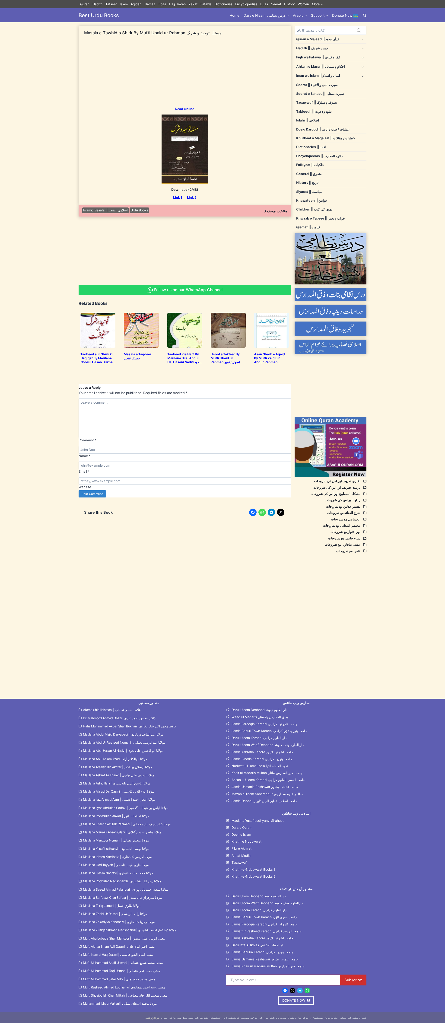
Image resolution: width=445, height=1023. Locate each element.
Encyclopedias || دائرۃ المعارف (319, 156)
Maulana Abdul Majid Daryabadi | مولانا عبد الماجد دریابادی (123, 734)
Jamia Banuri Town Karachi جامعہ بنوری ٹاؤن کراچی (269, 731)
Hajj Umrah (177, 4)
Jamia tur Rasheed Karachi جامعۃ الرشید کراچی (267, 931)
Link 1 (177, 197)
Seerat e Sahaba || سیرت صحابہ (320, 94)
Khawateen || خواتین (311, 200)
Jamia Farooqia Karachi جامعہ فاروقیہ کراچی (265, 724)
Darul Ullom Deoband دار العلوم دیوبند (259, 896)
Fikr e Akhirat (241, 848)
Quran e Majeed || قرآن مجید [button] (317, 39)
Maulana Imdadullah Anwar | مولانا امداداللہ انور (116, 816)
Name (84, 456)
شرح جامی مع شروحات (344, 538)
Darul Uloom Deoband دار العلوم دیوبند (259, 710)
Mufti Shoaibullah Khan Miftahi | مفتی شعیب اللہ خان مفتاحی (125, 995)
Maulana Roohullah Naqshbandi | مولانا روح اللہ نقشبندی (122, 881)
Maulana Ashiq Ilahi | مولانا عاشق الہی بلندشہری (117, 783)
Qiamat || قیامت (308, 227)
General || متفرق (309, 174)
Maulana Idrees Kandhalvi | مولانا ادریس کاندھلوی (117, 857)
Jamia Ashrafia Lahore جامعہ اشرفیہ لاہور (262, 752)
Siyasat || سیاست (309, 192)
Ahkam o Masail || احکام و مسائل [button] (320, 66)
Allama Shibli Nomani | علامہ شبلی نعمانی (112, 710)
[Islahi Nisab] (331, 347)
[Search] (358, 30)
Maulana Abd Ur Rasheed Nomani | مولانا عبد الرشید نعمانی (124, 742)
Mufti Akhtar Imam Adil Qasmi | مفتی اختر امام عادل (119, 946)
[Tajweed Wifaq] (331, 329)
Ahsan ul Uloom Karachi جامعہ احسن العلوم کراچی (268, 780)
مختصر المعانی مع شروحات (341, 525)
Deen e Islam (241, 834)
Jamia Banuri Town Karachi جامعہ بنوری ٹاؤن (264, 917)
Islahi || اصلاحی (307, 120)
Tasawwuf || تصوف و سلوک (316, 102)
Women (303, 4)
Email (84, 471)
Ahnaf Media (241, 855)
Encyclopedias (246, 4)
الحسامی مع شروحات (345, 519)
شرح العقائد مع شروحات (343, 513)
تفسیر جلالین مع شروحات (343, 506)
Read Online (184, 109)
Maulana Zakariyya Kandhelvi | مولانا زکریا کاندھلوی (119, 922)
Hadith (97, 4)
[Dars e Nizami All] (331, 258)
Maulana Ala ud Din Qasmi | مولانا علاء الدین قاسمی (118, 791)
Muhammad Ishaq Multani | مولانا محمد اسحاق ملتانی (120, 1003)
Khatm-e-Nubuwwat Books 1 (253, 869)
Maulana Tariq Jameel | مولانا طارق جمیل (111, 906)
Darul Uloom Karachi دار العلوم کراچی (259, 738)
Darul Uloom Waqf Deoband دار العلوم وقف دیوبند (268, 745)
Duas (264, 4)
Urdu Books (139, 210)
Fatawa (206, 4)
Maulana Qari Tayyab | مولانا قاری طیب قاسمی (116, 865)
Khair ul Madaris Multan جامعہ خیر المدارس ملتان (267, 773)
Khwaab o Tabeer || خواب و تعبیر (320, 218)
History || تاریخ (307, 183)
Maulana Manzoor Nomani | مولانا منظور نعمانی (116, 840)
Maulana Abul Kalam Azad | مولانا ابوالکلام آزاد (115, 759)
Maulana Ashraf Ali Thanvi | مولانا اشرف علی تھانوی (119, 775)
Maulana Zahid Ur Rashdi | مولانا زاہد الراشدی (115, 914)
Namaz (149, 4)
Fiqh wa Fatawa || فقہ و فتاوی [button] (318, 57)
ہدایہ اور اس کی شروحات (342, 500)
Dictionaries (223, 4)
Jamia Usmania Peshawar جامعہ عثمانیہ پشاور (265, 787)
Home (234, 15)
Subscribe (353, 980)
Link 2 (192, 197)
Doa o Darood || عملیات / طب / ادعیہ (323, 129)
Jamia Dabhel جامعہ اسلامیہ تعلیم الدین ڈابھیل (264, 801)
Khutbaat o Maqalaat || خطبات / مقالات (325, 138)
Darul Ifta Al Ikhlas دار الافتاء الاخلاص (258, 945)
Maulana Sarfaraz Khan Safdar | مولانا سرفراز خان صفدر (122, 897)
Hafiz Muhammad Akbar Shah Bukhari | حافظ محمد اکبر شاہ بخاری (130, 726)
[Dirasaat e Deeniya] (331, 311)
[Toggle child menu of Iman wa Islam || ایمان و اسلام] (362, 75)
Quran (84, 4)
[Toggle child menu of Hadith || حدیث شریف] (362, 48)
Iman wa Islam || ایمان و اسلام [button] (318, 75)
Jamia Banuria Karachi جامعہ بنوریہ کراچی (262, 952)
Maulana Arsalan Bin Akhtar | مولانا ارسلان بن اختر (117, 767)
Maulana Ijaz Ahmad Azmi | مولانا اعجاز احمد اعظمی (119, 799)
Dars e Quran (241, 827)
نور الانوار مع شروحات (345, 532)
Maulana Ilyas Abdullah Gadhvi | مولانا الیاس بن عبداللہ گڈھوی (125, 808)
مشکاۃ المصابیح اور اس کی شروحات (335, 494)
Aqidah (136, 4)
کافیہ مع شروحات (348, 551)
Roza (162, 4)
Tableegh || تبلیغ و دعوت (314, 111)
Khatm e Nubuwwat (246, 841)
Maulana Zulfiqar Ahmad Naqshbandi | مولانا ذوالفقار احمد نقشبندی (129, 930)
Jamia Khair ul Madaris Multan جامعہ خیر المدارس (268, 966)
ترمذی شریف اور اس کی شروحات (336, 487)
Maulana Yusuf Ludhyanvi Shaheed (258, 820)
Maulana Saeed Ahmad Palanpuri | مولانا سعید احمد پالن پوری (125, 889)
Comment (87, 440)
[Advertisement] (185, 74)
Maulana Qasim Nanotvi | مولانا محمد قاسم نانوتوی (118, 873)
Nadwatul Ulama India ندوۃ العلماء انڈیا (260, 766)
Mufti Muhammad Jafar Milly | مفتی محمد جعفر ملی (119, 979)
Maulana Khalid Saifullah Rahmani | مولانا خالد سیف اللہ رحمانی (127, 824)
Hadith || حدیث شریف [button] (312, 48)
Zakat (193, 4)
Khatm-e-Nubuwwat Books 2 (253, 876)
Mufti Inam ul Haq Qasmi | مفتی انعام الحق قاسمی (118, 954)
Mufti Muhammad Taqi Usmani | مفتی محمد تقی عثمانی (121, 971)
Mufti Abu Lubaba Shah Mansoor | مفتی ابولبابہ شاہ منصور (124, 938)
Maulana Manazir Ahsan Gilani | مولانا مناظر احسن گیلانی (122, 832)
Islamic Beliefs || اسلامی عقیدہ (105, 210)
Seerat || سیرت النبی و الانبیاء (317, 85)
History (289, 4)
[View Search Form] (364, 15)
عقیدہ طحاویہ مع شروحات (342, 544)
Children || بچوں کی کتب (314, 209)
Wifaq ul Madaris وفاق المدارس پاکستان (260, 717)
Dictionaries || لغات (311, 147)
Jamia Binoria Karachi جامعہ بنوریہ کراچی (262, 759)
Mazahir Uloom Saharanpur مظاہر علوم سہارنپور (267, 794)
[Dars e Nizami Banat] (331, 294)
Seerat (276, 4)
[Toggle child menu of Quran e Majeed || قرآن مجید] (362, 39)
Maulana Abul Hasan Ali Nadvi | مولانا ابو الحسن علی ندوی (123, 750)
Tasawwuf (239, 862)
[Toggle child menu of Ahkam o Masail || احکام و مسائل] (362, 66)
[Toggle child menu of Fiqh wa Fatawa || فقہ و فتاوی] (362, 57)
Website (85, 487)
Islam (124, 4)
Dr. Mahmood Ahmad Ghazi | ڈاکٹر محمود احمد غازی (119, 718)
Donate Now (345, 15)
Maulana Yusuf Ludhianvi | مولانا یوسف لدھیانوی (116, 849)
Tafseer (111, 4)
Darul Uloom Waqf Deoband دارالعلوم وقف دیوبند (267, 903)
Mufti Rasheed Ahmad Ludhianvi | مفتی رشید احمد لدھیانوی (124, 987)
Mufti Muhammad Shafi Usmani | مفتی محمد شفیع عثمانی (123, 963)
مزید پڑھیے (153, 1017)
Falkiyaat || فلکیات (310, 165)
